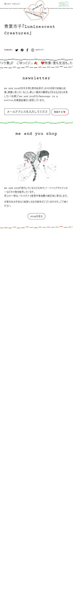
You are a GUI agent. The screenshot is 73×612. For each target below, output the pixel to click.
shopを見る (36, 216)
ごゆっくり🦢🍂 (23, 63)
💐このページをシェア (12, 4)
